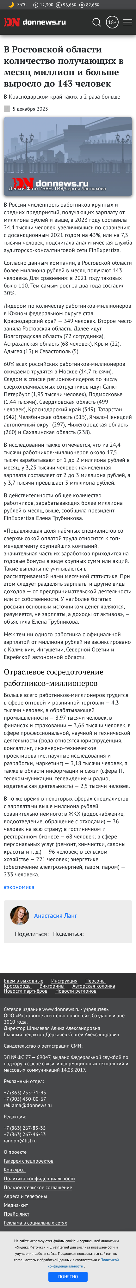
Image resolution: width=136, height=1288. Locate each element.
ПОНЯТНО (68, 1276)
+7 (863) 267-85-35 (25, 1128)
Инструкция (64, 980)
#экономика (19, 887)
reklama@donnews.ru (28, 1105)
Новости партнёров (25, 991)
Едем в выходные (23, 980)
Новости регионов (75, 991)
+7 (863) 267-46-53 (25, 1134)
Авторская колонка (93, 986)
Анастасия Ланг (55, 915)
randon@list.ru (20, 1140)
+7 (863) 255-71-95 (25, 1092)
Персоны (95, 980)
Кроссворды (18, 986)
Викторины (52, 986)
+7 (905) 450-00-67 (25, 1099)
